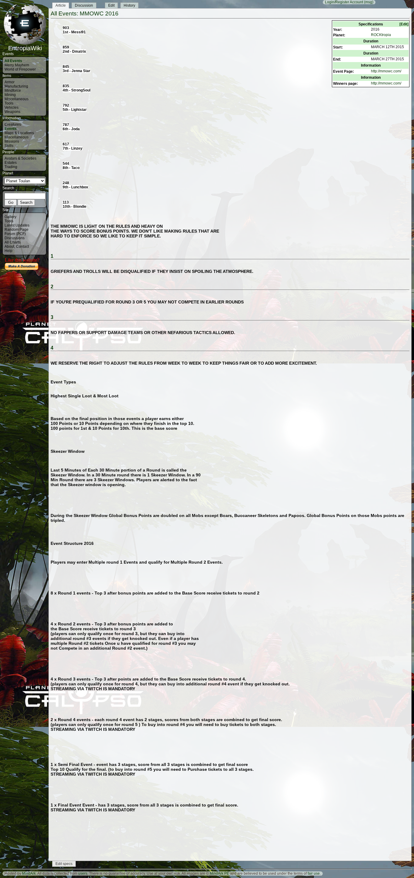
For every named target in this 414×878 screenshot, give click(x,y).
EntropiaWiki (25, 48)
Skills (9, 146)
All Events (13, 61)
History (129, 5)
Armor (10, 82)
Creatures (13, 124)
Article (60, 5)
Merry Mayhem (17, 65)
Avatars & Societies (20, 158)
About (9, 246)
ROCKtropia (381, 35)
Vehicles (11, 107)
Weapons (12, 112)
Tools (9, 103)
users (82, 873)
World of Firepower (20, 69)
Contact (22, 246)
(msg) (368, 2)
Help (8, 251)
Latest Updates (17, 225)
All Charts (13, 242)
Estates (11, 163)
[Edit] (404, 24)
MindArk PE (219, 873)
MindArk (29, 873)
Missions (12, 141)
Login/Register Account (344, 2)
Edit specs (63, 864)
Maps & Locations (19, 133)
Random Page (16, 229)
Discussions (15, 238)
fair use (314, 873)
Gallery (10, 217)
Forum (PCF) (15, 234)
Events (11, 129)
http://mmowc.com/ (386, 71)
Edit (111, 5)
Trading (11, 167)
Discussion (84, 5)
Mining (10, 95)
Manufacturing (16, 86)
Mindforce (13, 90)
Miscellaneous (16, 99)
